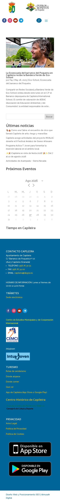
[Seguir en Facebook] (4, 20)
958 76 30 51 (25, 266)
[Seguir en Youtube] (15, 20)
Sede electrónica (14, 297)
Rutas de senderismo (16, 371)
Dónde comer (12, 382)
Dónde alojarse (13, 376)
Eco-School (33, 80)
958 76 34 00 (18, 269)
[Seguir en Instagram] (10, 20)
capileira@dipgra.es (24, 273)
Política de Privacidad (16, 429)
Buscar (49, 117)
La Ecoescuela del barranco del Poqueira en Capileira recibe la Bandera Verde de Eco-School (29, 75)
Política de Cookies (15, 434)
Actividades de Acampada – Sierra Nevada (26, 161)
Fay (11, 80)
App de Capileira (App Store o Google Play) (26, 392)
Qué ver (10, 387)
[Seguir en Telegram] (21, 20)
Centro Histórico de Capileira (25, 400)
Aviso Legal (11, 423)
